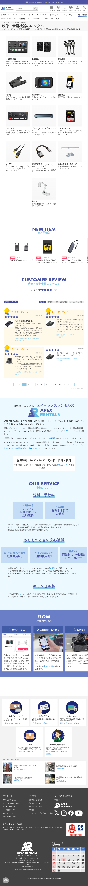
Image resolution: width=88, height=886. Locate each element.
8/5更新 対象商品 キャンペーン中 (46, 2)
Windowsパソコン (6, 19)
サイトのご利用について (11, 803)
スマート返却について (10, 806)
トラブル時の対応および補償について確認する (58, 753)
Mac (15, 19)
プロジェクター (54, 15)
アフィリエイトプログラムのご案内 (41, 813)
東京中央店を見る (19, 769)
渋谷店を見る (60, 768)
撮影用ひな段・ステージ (67, 164)
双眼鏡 (8, 95)
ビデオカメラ (5, 15)
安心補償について (9, 810)
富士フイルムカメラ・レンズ (37, 15)
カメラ (15, 15)
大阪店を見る (18, 780)
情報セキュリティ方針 (12, 824)
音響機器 (35, 59)
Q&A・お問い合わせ (9, 800)
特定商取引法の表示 (35, 803)
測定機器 (61, 95)
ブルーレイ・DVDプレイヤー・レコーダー (44, 129)
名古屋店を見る (61, 781)
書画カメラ (36, 201)
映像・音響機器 (82, 15)
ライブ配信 (10, 128)
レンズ (23, 15)
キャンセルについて (9, 816)
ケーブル (9, 164)
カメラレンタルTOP (8, 22)
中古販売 (57, 800)
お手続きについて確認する (40, 723)
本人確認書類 (49, 666)
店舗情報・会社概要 (35, 800)
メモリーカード (64, 128)
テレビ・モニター (68, 15)
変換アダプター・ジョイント (43, 164)
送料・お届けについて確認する (69, 723)
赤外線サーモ (37, 95)
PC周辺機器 (22, 19)
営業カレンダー (63, 465)
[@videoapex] (71, 813)
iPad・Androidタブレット (35, 19)
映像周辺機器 (11, 59)
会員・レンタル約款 (35, 806)
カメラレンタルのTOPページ (27, 855)
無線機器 (52, 438)
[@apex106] (56, 813)
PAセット (69, 431)
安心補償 (52, 568)
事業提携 (32, 810)
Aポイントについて (9, 813)
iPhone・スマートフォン (52, 19)
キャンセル (24, 594)
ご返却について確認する (25, 751)
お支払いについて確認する (12, 723)
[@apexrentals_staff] (64, 813)
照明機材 (61, 59)
